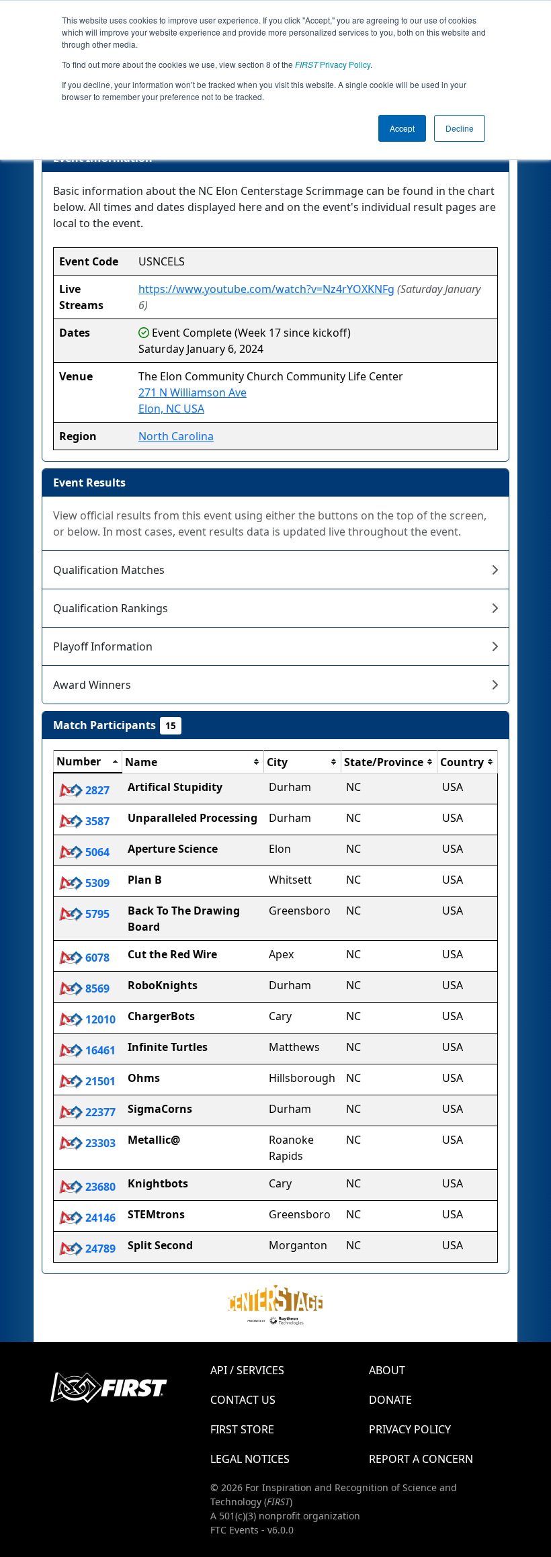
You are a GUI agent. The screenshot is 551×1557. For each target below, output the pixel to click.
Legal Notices (250, 1458)
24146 (99, 1217)
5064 (96, 852)
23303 (99, 1143)
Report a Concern (421, 1458)
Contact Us (243, 1399)
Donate (390, 1399)
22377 (99, 1112)
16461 (99, 1050)
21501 (99, 1081)
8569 (96, 988)
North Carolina (176, 436)
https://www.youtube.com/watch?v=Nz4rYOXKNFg (266, 289)
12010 (99, 1019)
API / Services (247, 1370)
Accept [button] (402, 128)
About (387, 1370)
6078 (96, 957)
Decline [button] (460, 128)
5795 (96, 914)
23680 (99, 1186)
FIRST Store (242, 1429)
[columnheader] (88, 762)
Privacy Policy (332, 64)
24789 (99, 1248)
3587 (96, 821)
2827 (96, 790)
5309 (96, 883)
